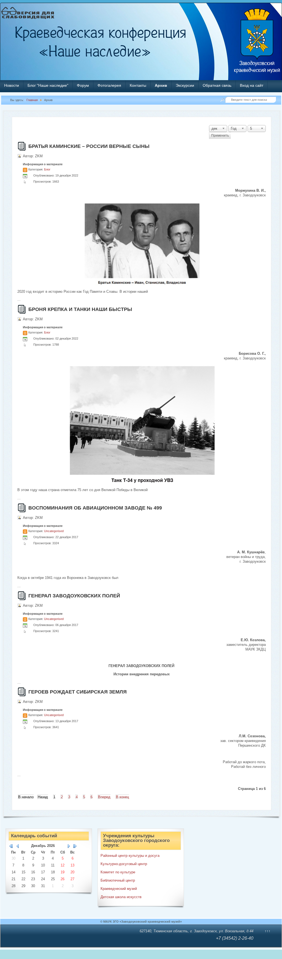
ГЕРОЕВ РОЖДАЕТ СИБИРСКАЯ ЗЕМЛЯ (77, 692)
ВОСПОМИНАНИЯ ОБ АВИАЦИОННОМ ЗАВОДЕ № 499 (95, 508)
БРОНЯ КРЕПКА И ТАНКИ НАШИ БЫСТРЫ (80, 309)
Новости (11, 85)
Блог (47, 169)
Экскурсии (185, 85)
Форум (83, 85)
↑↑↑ (267, 931)
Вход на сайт (251, 85)
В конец (122, 797)
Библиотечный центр (118, 880)
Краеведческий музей (119, 889)
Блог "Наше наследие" (48, 85)
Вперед (104, 797)
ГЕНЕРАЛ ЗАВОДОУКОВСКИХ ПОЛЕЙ (74, 595)
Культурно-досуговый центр (124, 864)
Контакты (138, 85)
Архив (161, 85)
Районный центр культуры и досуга (130, 856)
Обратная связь (217, 85)
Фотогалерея (109, 85)
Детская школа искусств (121, 897)
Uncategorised (54, 531)
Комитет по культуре (118, 872)
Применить (220, 135)
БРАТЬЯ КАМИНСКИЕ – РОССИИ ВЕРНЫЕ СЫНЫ (89, 146)
